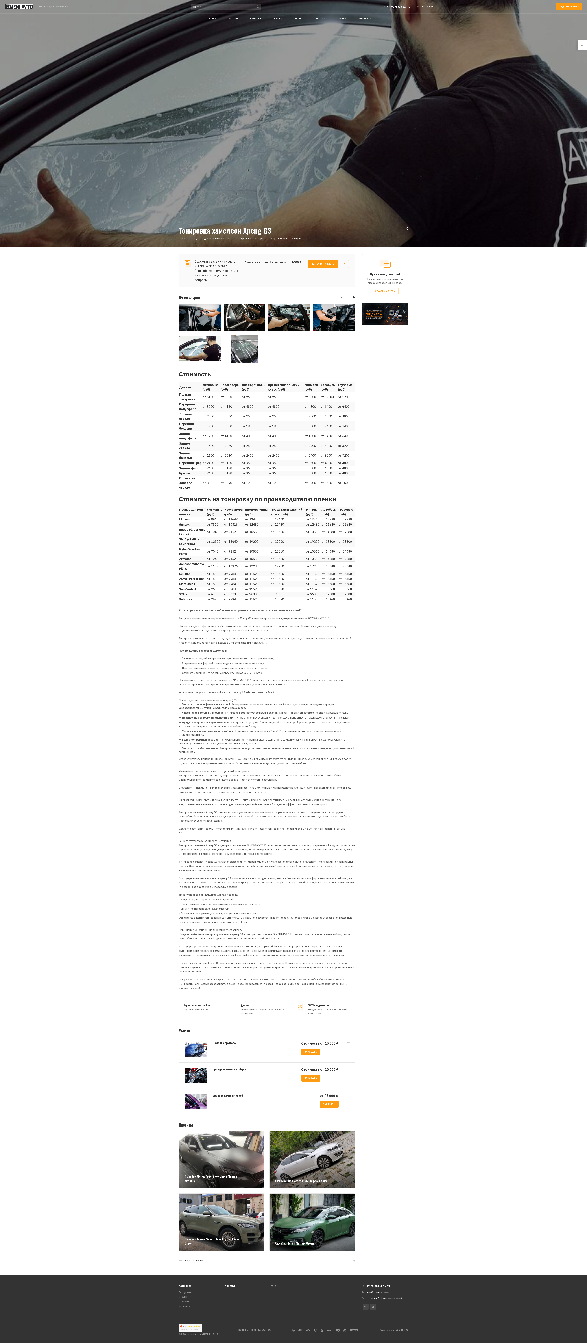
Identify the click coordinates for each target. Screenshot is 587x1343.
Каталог (230, 1285)
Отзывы (183, 1296)
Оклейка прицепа (224, 1043)
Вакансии (184, 1301)
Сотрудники (185, 1292)
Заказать (311, 1052)
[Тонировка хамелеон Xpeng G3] (200, 318)
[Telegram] (366, 1307)
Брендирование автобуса (229, 1069)
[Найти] (259, 7)
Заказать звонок (424, 6)
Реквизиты (184, 1306)
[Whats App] (373, 1307)
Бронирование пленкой (228, 1095)
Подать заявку (569, 6)
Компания (185, 1285)
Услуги (275, 1285)
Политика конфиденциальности (254, 1329)
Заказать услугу (323, 264)
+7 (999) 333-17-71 (398, 6)
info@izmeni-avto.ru (378, 1292)
